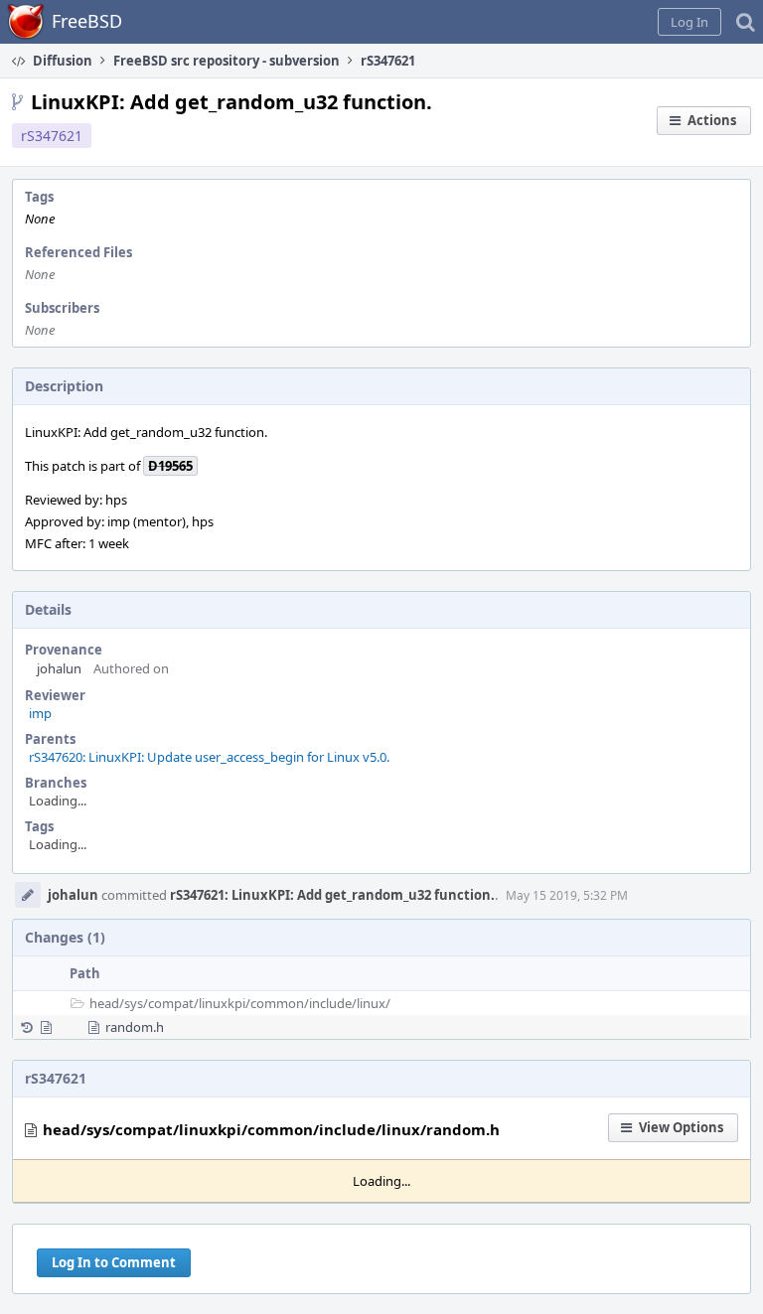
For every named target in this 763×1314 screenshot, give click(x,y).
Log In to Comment (114, 1262)
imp (40, 713)
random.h (134, 1027)
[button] (689, 22)
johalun (59, 668)
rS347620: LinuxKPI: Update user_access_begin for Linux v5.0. (209, 757)
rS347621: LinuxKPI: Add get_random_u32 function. (332, 895)
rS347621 (51, 135)
